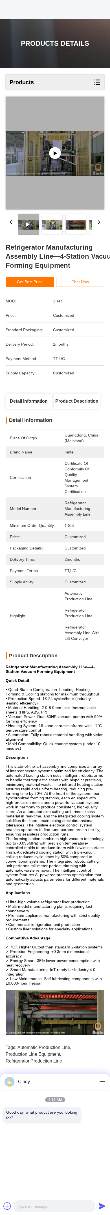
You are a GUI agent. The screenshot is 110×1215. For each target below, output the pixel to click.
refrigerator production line (34, 1061)
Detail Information (29, 401)
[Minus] (102, 1081)
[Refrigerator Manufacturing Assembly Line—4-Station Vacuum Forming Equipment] (55, 153)
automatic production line (43, 1047)
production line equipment (33, 1054)
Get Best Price (30, 282)
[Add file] (7, 1206)
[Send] (102, 1206)
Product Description (76, 401)
